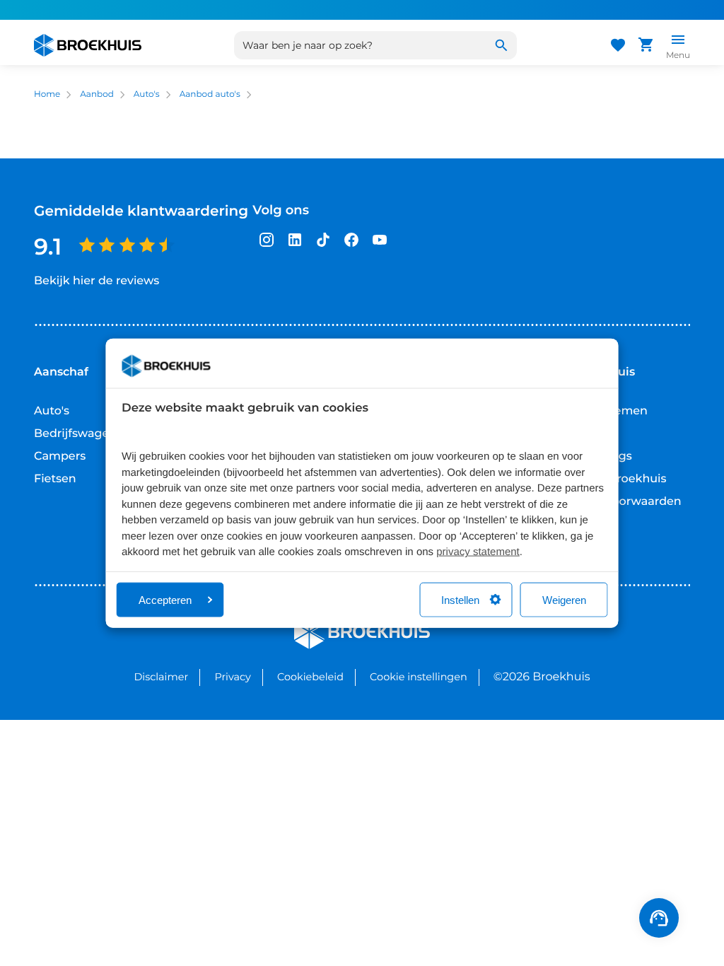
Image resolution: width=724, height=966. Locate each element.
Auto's (147, 94)
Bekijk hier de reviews (96, 281)
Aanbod (97, 94)
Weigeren (564, 599)
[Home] (87, 45)
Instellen (460, 599)
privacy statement (478, 552)
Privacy (232, 676)
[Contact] (659, 918)
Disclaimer (161, 676)
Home (47, 94)
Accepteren (165, 599)
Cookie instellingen (418, 676)
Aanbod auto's (210, 94)
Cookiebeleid (310, 676)
